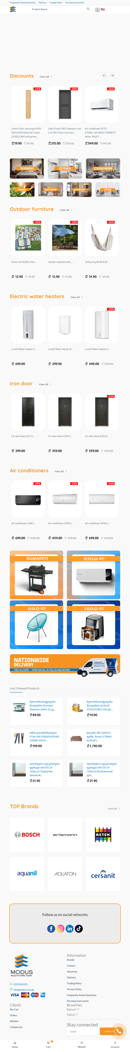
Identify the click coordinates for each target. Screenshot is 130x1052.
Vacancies (72, 971)
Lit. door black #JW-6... (60, 436)
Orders (13, 1015)
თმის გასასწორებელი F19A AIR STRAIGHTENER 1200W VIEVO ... (44, 736)
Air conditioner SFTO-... (60, 523)
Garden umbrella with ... (60, 261)
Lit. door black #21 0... (22, 436)
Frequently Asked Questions (23, 3)
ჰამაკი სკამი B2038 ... (97, 261)
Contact (71, 965)
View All (45, 76)
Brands (70, 959)
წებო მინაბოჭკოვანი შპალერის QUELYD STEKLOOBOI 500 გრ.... (100, 705)
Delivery (42, 3)
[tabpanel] (65, 41)
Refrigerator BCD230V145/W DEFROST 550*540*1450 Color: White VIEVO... (27, 132)
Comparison (16, 1027)
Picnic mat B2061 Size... (23, 261)
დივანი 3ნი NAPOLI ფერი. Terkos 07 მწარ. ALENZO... (99, 736)
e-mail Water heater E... (23, 349)
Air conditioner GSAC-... (23, 523)
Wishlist (14, 1021)
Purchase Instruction (74, 3)
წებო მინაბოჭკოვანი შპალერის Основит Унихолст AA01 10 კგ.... (43, 705)
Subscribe (110, 1031)
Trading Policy (56, 3)
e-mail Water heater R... (60, 349)
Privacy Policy (74, 989)
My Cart (14, 1009)
